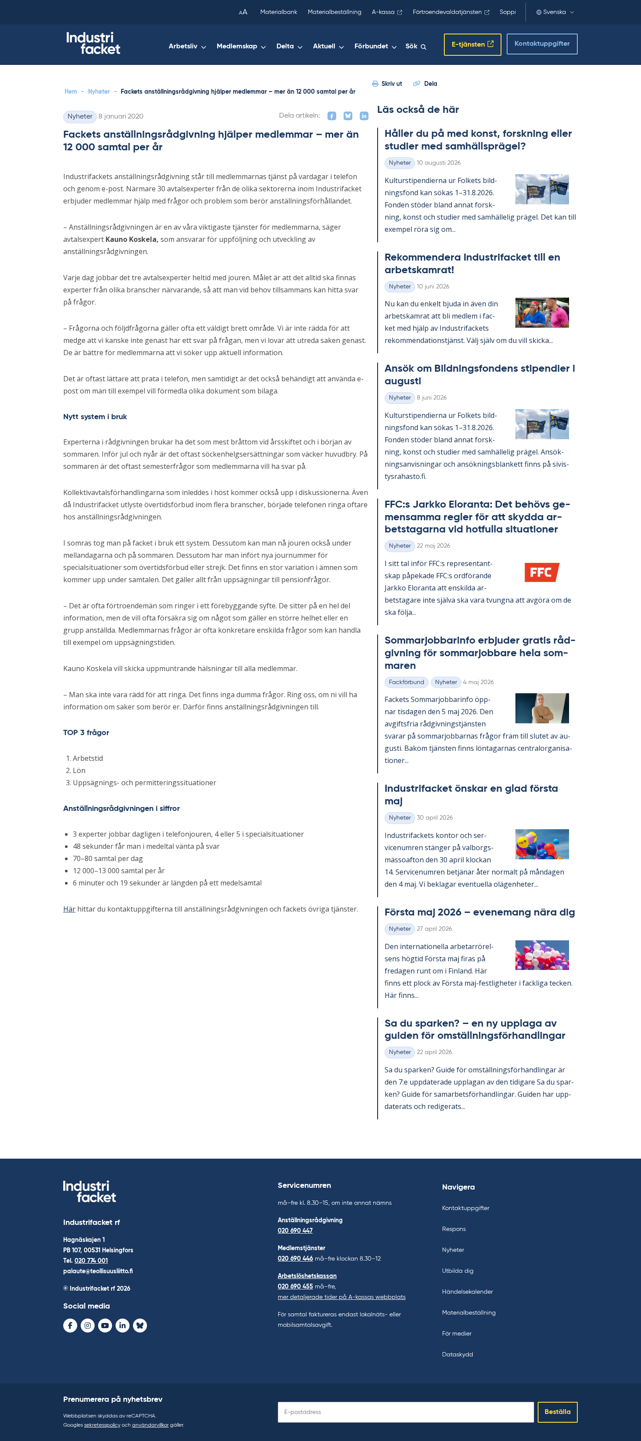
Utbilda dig (458, 1271)
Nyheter (99, 92)
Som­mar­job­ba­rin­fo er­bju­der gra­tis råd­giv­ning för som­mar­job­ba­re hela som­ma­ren (480, 653)
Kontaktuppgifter (542, 44)
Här (69, 909)
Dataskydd (457, 1355)
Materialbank (278, 12)
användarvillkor (150, 1425)
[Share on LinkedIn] (364, 116)
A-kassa (383, 12)
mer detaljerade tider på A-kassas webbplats (342, 1297)
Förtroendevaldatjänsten (447, 12)
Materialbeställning (334, 12)
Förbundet (371, 46)
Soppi (508, 12)
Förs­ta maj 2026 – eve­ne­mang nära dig (480, 912)
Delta (285, 46)
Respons (454, 1229)
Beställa (558, 1412)
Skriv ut (392, 84)
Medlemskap (237, 46)
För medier (456, 1334)
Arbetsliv (183, 46)
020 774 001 (91, 1261)
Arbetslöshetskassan (307, 1276)
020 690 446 (295, 1259)
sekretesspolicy (102, 1425)
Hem (71, 92)
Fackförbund (406, 682)
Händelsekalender (467, 1292)
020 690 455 (295, 1287)
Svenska (554, 12)
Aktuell (324, 46)
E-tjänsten (468, 44)
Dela (430, 84)
